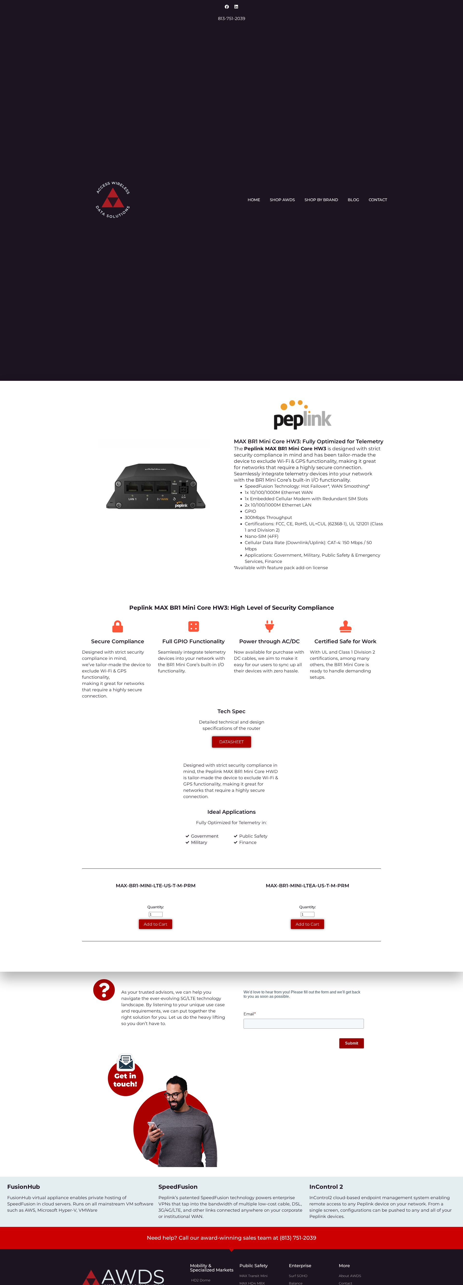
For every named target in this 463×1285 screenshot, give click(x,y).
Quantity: (155, 907)
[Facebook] (227, 6)
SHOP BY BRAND (321, 200)
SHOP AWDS (282, 200)
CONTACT (378, 200)
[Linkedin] (236, 6)
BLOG (353, 200)
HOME (254, 200)
